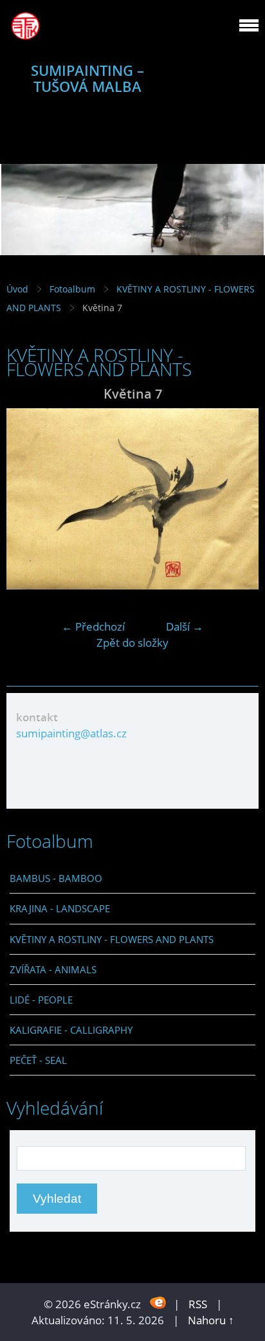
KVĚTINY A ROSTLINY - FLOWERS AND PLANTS (112, 939)
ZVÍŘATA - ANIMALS (53, 969)
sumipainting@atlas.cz (71, 733)
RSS (197, 1304)
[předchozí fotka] (27, 499)
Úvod (17, 289)
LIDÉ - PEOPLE (41, 999)
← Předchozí (93, 626)
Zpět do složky (132, 642)
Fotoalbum (72, 289)
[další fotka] (237, 499)
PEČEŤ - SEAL (38, 1060)
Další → (184, 626)
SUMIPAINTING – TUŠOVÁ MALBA (87, 78)
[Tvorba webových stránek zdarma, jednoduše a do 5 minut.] (158, 1303)
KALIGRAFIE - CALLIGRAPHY (71, 1029)
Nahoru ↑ (211, 1320)
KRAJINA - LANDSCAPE (60, 908)
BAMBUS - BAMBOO (56, 878)
